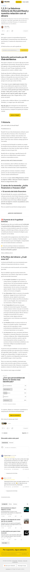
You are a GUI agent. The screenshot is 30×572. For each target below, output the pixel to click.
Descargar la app (22, 565)
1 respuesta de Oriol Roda (11, 473)
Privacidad (14, 560)
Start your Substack (10, 565)
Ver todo (4, 543)
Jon (5, 478)
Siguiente (24, 433)
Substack (8, 569)
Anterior (5, 433)
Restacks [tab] (11, 442)
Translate (4, 5)
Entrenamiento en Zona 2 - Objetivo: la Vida (9, 508)
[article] (15, 512)
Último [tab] (10, 504)
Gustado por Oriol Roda (10, 457)
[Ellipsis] (28, 455)
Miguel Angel (7, 455)
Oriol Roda (6, 26)
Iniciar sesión (26, 2)
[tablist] (7, 442)
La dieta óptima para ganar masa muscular (10, 532)
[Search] (27, 504)
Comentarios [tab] (5, 442)
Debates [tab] (15, 504)
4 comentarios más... (6, 497)
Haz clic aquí (4, 106)
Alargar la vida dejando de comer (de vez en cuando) (10, 520)
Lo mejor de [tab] (4, 504)
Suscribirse (18, 2)
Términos (20, 560)
